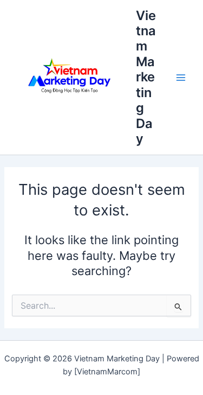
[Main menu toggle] (180, 77)
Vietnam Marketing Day (146, 77)
